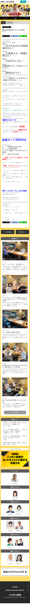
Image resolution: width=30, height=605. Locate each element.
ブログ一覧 (9, 22)
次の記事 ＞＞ (22, 232)
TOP (3, 22)
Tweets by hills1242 (15, 449)
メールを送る (25, 18)
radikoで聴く (4, 18)
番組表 (23, 2)
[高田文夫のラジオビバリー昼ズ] (15, 10)
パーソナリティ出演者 (15, 18)
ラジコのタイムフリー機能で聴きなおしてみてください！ (15, 111)
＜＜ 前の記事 (7, 232)
